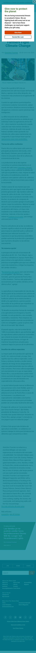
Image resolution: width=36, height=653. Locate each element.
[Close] (34, 1)
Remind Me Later (18, 37)
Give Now (18, 32)
